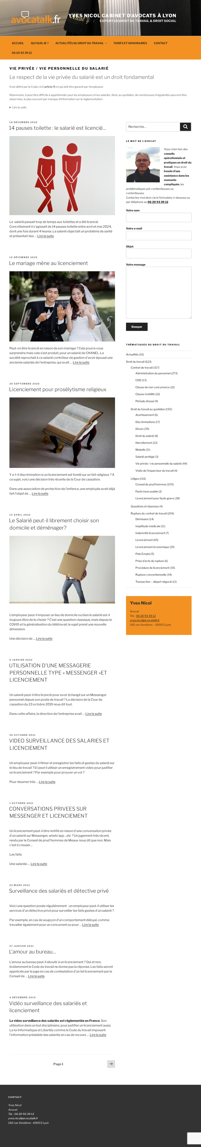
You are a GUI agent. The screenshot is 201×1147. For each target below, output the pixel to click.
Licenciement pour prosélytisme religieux (57, 389)
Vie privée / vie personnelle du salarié (158, 463)
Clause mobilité (145, 394)
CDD (138, 380)
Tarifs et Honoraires (130, 43)
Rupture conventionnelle (150, 574)
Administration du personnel (153, 373)
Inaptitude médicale (147, 526)
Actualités (132, 354)
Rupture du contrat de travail (149, 513)
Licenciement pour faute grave (154, 498)
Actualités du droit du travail (79, 43)
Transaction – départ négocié (153, 581)
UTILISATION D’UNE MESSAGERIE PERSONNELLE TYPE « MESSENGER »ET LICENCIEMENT (58, 672)
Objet (129, 246)
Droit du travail (135, 361)
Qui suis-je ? (39, 43)
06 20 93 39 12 (22, 52)
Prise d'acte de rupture (149, 561)
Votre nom (133, 210)
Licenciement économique (152, 547)
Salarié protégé (144, 456)
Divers (139, 428)
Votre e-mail (134, 228)
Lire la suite (45, 236)
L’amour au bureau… (32, 952)
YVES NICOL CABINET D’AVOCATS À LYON (122, 15)
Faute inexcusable (146, 491)
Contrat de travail (142, 367)
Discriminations (145, 422)
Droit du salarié (144, 435)
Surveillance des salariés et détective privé (59, 891)
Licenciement (144, 540)
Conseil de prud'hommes (150, 484)
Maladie (140, 449)
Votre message (135, 264)
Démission (142, 519)
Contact (160, 43)
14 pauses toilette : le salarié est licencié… (57, 128)
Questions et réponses (145, 506)
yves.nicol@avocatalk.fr (145, 620)
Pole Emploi (142, 553)
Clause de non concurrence (152, 387)
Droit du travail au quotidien (148, 409)
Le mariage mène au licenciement (48, 263)
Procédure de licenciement (152, 567)
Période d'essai (144, 401)
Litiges (135, 478)
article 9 (50, 86)
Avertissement (144, 414)
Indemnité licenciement (150, 533)
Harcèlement (143, 442)
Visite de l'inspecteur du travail (154, 470)
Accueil (18, 43)
